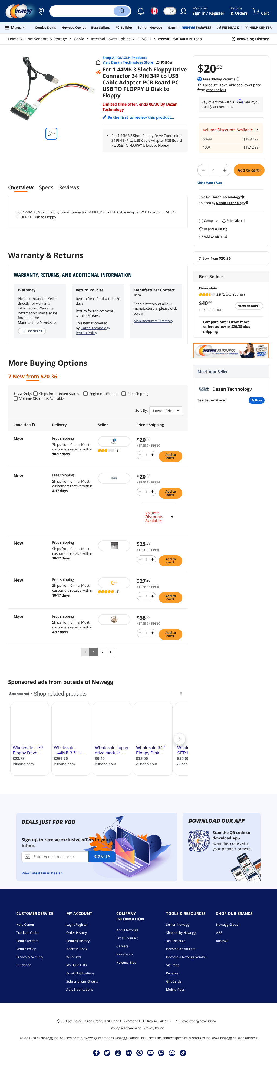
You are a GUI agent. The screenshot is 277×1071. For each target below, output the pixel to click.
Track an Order (27, 932)
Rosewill (222, 940)
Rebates (172, 973)
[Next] (111, 652)
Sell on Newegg (177, 924)
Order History (76, 932)
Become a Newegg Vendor (186, 957)
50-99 (207, 139)
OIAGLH (144, 38)
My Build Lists (76, 965)
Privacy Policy (153, 1028)
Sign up (102, 856)
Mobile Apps (175, 989)
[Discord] (172, 1052)
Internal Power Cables (111, 38)
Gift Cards (173, 981)
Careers (122, 946)
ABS (219, 932)
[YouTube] (150, 1052)
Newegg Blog (126, 962)
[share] (98, 62)
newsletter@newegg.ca (198, 1021)
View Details (248, 306)
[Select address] (41, 11)
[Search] (122, 11)
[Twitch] (161, 1052)
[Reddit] (98, 72)
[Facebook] (96, 1052)
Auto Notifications (79, 989)
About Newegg (127, 930)
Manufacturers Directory (153, 320)
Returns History (78, 940)
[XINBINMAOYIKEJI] (114, 545)
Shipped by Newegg (181, 932)
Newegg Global (227, 924)
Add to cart (249, 170)
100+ (206, 147)
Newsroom (124, 954)
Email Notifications (80, 973)
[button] (41, 11)
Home (13, 38)
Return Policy (26, 949)
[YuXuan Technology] (114, 582)
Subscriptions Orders (82, 981)
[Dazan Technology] (114, 478)
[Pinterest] (139, 1052)
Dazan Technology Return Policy (93, 330)
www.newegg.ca (224, 1038)
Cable (79, 38)
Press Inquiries (127, 938)
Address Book (76, 949)
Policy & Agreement (126, 1028)
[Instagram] (118, 1052)
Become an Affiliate (181, 949)
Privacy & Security (29, 957)
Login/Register (77, 924)
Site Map (172, 965)
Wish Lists (73, 957)
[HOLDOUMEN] (114, 619)
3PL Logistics (175, 940)
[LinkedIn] (129, 1052)
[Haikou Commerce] (114, 441)
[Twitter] (107, 1052)
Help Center (25, 924)
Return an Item (27, 940)
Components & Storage (46, 38)
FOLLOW (256, 400)
